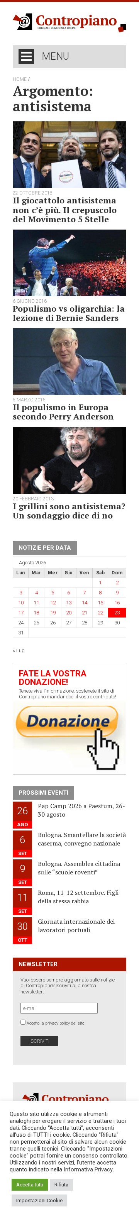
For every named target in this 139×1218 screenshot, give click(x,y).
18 (36, 613)
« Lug (19, 650)
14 (84, 603)
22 (100, 613)
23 (117, 613)
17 (21, 613)
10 (21, 603)
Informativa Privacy (88, 1169)
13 (68, 603)
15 (100, 603)
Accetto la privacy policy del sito (55, 1023)
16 (117, 603)
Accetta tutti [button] (29, 1185)
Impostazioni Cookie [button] (39, 1200)
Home (20, 79)
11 (36, 603)
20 (68, 613)
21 (84, 613)
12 (53, 603)
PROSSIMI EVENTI (43, 792)
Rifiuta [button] (61, 1185)
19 (53, 613)
